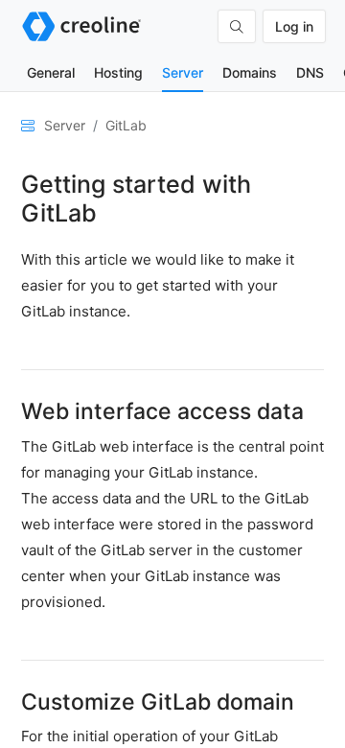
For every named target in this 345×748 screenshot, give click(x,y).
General (51, 72)
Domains (249, 72)
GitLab (126, 125)
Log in (294, 26)
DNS (310, 72)
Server (182, 72)
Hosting (118, 72)
